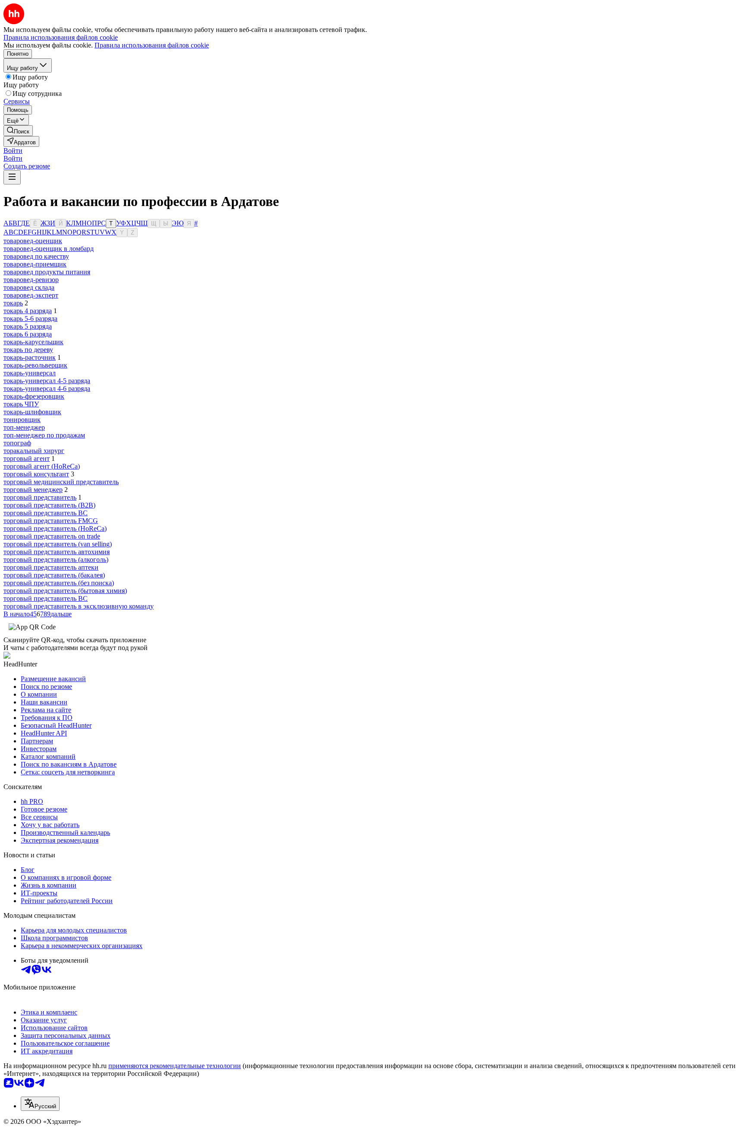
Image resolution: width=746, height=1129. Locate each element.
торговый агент (26, 458)
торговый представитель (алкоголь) (55, 559)
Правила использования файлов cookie (152, 45)
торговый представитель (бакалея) (54, 575)
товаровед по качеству (36, 256)
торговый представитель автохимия (56, 551)
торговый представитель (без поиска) (58, 583)
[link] (18, 130)
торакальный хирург (33, 450)
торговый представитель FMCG (50, 520)
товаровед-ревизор (31, 279)
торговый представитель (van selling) (57, 544)
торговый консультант (36, 474)
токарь (13, 303)
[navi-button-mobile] (12, 177)
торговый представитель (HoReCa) (55, 528)
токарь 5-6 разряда (30, 318)
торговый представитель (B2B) (49, 505)
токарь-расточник (29, 357)
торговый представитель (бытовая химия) (65, 590)
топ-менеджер (24, 427)
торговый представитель (39, 497)
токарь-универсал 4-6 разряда (46, 388)
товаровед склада (28, 287)
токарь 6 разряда (27, 334)
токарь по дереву (28, 349)
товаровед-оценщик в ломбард (48, 248)
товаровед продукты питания (46, 272)
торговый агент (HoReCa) (41, 466)
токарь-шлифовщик (32, 411)
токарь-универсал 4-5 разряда (46, 380)
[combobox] (40, 1104)
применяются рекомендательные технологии (174, 1065)
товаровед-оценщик (32, 240)
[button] (12, 150)
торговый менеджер (33, 489)
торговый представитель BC (45, 513)
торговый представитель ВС (45, 598)
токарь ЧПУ (21, 404)
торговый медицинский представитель (61, 481)
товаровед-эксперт (30, 295)
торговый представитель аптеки (50, 567)
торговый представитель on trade (51, 536)
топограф (17, 443)
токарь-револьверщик (35, 365)
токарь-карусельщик (33, 342)
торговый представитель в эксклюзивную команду (78, 606)
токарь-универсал (29, 373)
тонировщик (22, 419)
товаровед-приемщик (34, 264)
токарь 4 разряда (27, 310)
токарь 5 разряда (27, 326)
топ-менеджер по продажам (44, 435)
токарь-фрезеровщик (33, 396)
